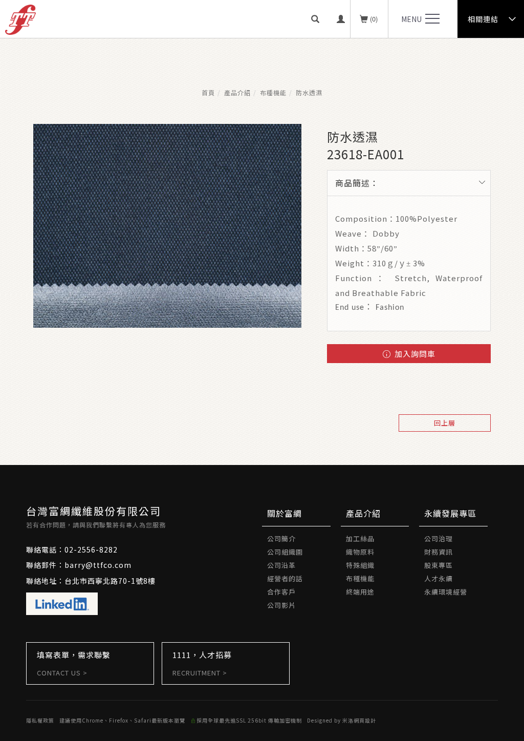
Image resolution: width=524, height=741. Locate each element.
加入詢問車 (413, 353)
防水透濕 (309, 92)
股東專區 (438, 565)
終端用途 (360, 592)
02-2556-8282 (91, 549)
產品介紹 (237, 92)
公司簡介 (281, 538)
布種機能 (273, 92)
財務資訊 (438, 552)
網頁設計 (365, 720)
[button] (319, 19)
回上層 (444, 423)
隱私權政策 (40, 720)
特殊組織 (360, 565)
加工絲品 (360, 538)
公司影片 (281, 605)
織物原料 (360, 552)
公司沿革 (281, 565)
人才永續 (438, 578)
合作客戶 (281, 592)
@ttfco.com (108, 565)
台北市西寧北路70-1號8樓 (110, 581)
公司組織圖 (285, 552)
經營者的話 (285, 578)
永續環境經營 (445, 592)
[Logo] (20, 18)
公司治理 (438, 538)
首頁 (208, 92)
